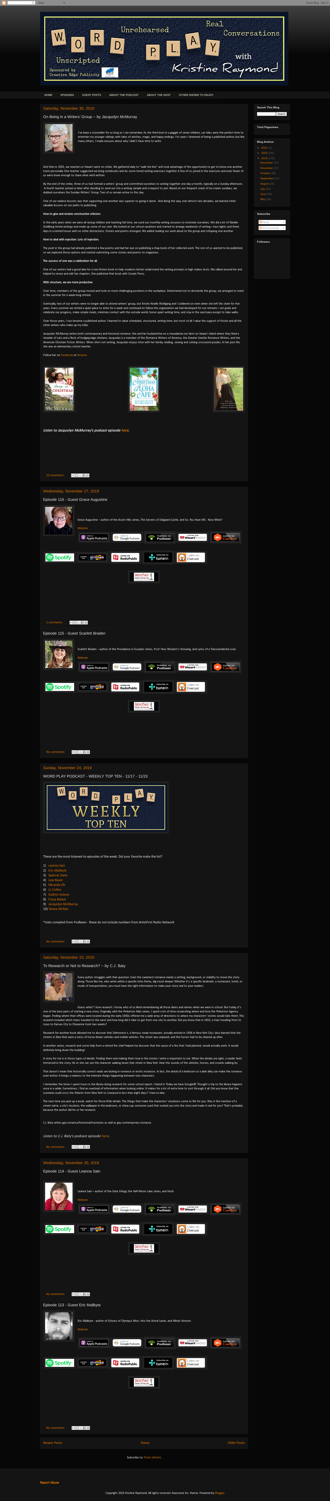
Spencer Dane (57, 875)
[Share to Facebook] (84, 475)
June (263, 193)
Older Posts (236, 1443)
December (267, 162)
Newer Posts (52, 1443)
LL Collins (54, 890)
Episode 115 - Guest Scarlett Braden (74, 633)
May (263, 199)
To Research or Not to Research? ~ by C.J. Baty (84, 966)
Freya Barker (57, 899)
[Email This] (73, 475)
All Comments (270, 227)
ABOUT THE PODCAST (124, 94)
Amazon (82, 355)
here (105, 1136)
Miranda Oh (56, 885)
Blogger (219, 1493)
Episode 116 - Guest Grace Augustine (75, 499)
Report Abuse (49, 1483)
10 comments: (55, 475)
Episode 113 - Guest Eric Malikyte (72, 1305)
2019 (264, 158)
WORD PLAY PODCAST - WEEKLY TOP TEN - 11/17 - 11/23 (95, 776)
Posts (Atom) (152, 1457)
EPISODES (67, 94)
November (267, 167)
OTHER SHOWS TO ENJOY (196, 94)
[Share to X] (80, 475)
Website (83, 528)
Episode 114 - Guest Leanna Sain (71, 1171)
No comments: (56, 752)
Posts (265, 222)
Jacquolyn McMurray (63, 904)
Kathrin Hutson (58, 895)
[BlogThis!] (76, 475)
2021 (264, 147)
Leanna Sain (56, 866)
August (264, 183)
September (267, 178)
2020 (264, 152)
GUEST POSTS (91, 94)
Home (145, 1443)
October (265, 173)
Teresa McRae (58, 909)
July (263, 188)
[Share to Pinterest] (87, 475)
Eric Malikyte (57, 871)
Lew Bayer (55, 880)
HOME (48, 94)
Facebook (67, 355)
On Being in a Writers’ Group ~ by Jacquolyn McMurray (90, 117)
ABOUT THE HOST (159, 94)
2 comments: (55, 622)
